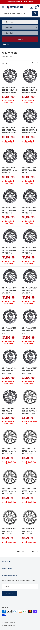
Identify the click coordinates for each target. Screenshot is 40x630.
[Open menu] (3, 7)
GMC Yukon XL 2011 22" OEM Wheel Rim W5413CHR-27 (9, 250)
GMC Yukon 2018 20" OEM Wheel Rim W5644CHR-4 (29, 531)
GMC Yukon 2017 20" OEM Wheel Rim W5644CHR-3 (9, 531)
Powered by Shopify (8, 625)
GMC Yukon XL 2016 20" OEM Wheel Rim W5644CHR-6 (9, 491)
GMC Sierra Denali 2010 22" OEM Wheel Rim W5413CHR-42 (29, 130)
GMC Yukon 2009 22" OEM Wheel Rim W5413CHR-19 (9, 411)
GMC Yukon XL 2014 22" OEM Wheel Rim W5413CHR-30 (29, 170)
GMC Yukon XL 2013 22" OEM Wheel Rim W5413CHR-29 (9, 210)
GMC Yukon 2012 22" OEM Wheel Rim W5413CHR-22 (29, 330)
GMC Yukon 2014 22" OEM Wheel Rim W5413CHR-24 (29, 290)
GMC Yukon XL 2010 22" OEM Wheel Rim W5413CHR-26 (29, 250)
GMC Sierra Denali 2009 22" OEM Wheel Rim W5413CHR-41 (9, 170)
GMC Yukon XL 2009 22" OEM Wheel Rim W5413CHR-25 (9, 290)
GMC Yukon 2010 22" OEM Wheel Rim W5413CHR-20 (29, 370)
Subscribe (10, 593)
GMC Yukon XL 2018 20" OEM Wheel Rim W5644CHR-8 (29, 491)
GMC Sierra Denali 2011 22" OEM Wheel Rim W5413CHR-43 (9, 130)
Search (20, 39)
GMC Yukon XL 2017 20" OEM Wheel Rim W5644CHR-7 (29, 451)
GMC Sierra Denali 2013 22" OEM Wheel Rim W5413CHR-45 (9, 89)
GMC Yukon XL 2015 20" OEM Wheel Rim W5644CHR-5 (9, 451)
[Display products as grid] (33, 63)
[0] (36, 7)
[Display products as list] (37, 63)
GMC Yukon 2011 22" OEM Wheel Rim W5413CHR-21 (9, 370)
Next (33, 551)
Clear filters (6, 44)
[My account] (31, 7)
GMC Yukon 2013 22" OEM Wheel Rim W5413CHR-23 (9, 330)
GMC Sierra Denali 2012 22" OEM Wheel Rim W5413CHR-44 (29, 89)
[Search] (35, 13)
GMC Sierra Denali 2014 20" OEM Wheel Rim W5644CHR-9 (29, 411)
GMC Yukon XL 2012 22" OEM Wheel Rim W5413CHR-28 (29, 210)
